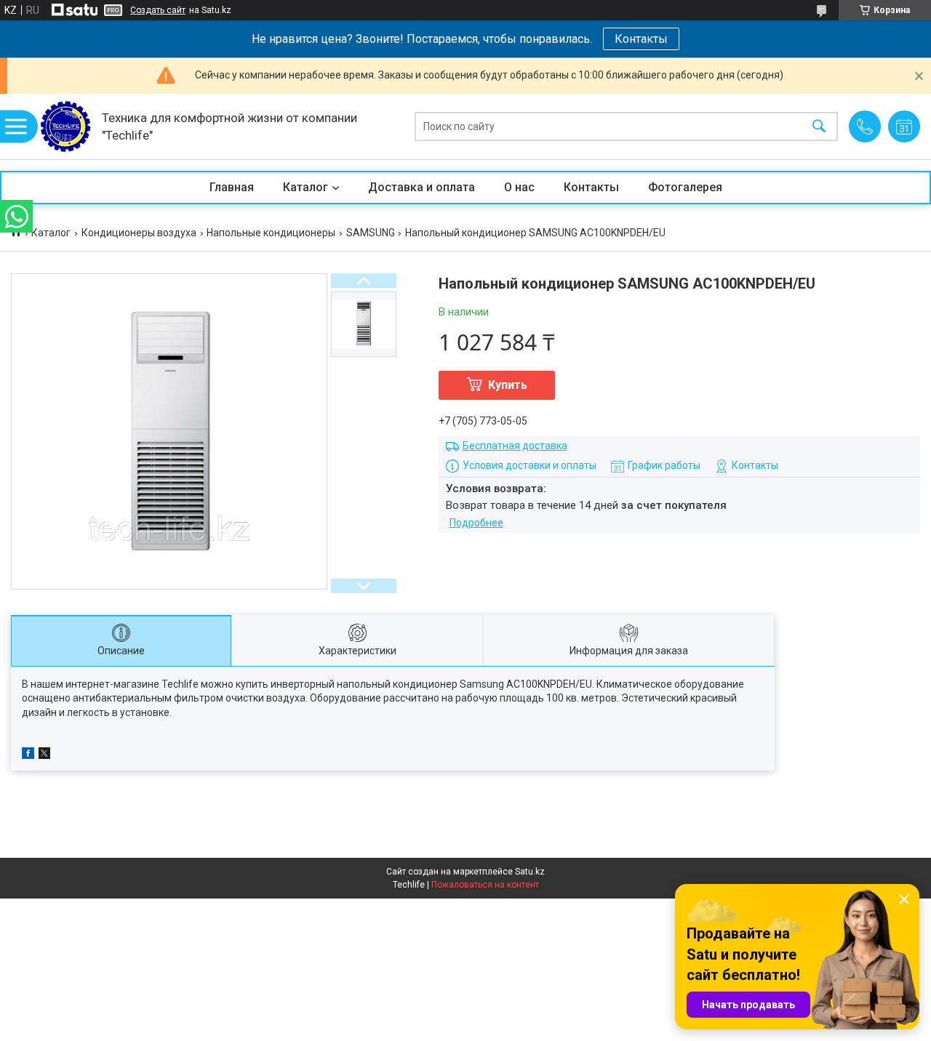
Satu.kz (530, 872)
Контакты (641, 39)
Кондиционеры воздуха (138, 232)
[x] (44, 755)
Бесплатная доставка (515, 445)
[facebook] (28, 755)
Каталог (305, 187)
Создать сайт (157, 10)
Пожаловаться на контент (485, 885)
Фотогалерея (685, 187)
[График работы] (904, 126)
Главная (231, 187)
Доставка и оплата (421, 187)
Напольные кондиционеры (271, 232)
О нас (519, 187)
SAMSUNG (370, 232)
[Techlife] (65, 126)
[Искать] (819, 126)
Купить (507, 385)
